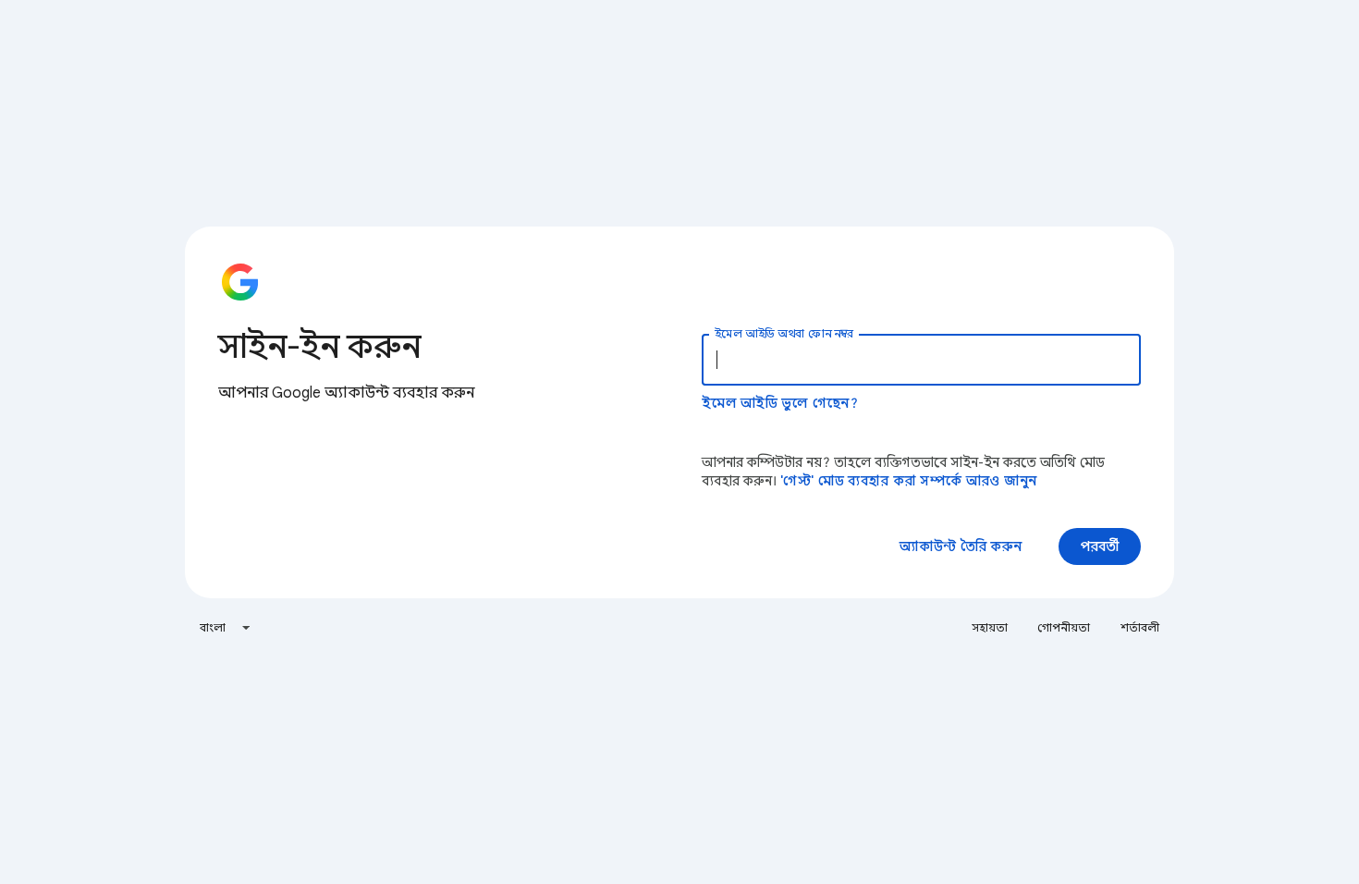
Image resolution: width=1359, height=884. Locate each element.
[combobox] (225, 628)
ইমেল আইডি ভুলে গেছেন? (780, 403)
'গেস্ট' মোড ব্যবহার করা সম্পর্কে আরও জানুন (908, 481)
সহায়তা (990, 627)
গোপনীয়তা (1064, 627)
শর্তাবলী (1139, 627)
